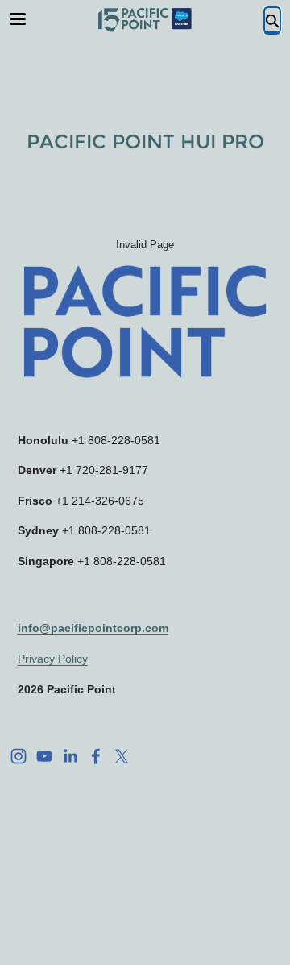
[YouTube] (44, 756)
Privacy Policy (53, 658)
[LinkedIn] (70, 756)
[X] (122, 756)
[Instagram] (18, 756)
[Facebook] (96, 756)
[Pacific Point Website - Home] (145, 20)
